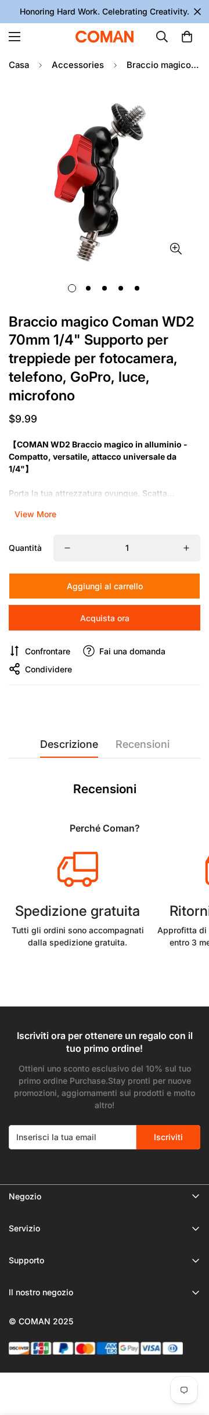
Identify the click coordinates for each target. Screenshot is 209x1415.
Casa (19, 64)
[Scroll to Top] (188, 1353)
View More (35, 514)
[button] (187, 36)
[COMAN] (104, 36)
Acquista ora (104, 618)
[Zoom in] (176, 248)
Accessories (78, 64)
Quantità (25, 548)
